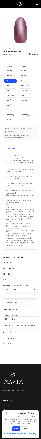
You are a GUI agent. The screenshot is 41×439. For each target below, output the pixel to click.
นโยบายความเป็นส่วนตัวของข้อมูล (26, 434)
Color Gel (6, 280)
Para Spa (6, 409)
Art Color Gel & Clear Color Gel (15, 285)
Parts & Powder (9, 338)
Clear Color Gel (11, 302)
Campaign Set (8, 268)
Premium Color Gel (10, 309)
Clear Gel (6, 274)
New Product (8, 262)
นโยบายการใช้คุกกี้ (10, 434)
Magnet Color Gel (10, 315)
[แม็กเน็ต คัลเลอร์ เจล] (20, 30)
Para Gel (6, 406)
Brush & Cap (8, 344)
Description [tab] (11, 149)
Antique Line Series (12, 296)
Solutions (6, 350)
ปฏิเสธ (25, 428)
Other (5, 356)
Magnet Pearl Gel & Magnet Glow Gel (19, 325)
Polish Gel (7, 333)
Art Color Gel (10, 289)
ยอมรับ (16, 428)
